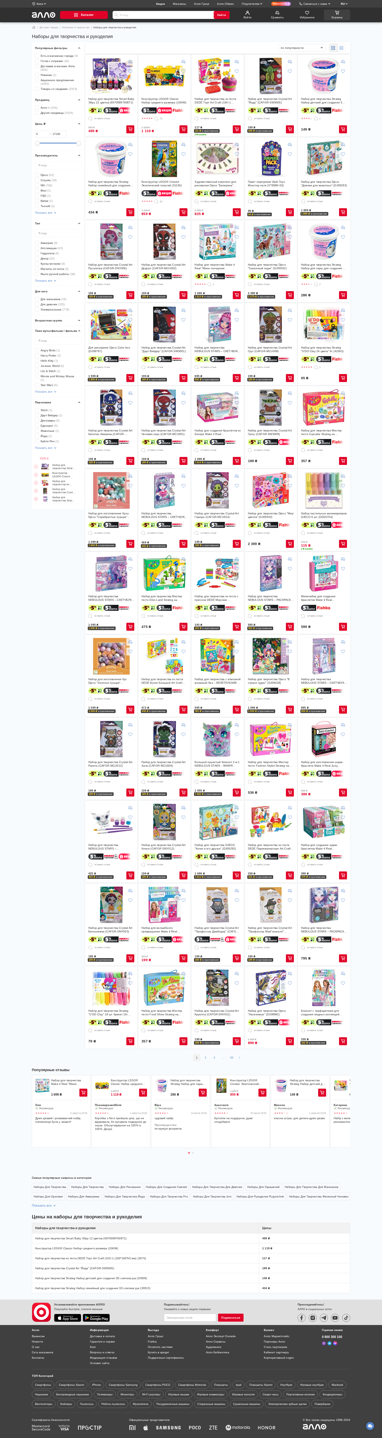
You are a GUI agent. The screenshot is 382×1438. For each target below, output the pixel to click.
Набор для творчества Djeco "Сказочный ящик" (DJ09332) (267, 266)
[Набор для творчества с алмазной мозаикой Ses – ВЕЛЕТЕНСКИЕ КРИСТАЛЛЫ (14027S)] (218, 656)
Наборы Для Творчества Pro (169, 1196)
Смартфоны (43, 1384)
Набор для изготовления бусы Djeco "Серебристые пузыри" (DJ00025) (108, 515)
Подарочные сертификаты (166, 1357)
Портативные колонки (300, 1394)
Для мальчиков (54, 299)
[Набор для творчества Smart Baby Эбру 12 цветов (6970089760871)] (111, 76)
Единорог (49, 425)
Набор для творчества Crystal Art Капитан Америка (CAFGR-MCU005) (110, 432)
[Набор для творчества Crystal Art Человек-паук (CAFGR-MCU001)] (164, 407)
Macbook (337, 1384)
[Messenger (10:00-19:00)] (335, 1343)
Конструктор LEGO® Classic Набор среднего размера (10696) (62, 475)
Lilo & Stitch (50, 371)
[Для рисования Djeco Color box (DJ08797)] (111, 324)
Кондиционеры (332, 1394)
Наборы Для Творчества (50, 1187)
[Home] (34, 27)
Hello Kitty (49, 360)
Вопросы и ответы (102, 1352)
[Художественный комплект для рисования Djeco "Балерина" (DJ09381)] (218, 158)
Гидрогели (50, 253)
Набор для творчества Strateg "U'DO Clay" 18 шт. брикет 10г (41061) (108, 1012)
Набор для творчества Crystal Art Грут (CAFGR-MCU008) (270, 349)
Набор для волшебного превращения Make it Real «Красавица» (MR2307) (159, 929)
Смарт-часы (270, 1394)
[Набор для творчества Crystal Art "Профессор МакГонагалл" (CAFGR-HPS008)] (271, 905)
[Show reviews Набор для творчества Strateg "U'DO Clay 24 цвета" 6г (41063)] (341, 1085)
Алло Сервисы (215, 1341)
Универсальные (55, 309)
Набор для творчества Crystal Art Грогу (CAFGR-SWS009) (270, 432)
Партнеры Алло (274, 1341)
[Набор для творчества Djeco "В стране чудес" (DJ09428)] (271, 656)
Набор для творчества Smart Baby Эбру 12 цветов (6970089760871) (62, 467)
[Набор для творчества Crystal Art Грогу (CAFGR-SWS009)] (271, 407)
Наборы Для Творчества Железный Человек (318, 1196)
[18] (156, 201)
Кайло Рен (50, 441)
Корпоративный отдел (279, 1357)
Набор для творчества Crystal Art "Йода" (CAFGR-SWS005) (64, 491)
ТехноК (48, 206)
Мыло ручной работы (58, 274)
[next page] (239, 1057)
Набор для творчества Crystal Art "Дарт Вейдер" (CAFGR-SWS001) (163, 349)
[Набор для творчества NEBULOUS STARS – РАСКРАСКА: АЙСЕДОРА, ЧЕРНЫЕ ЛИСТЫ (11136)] (324, 905)
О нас (36, 1347)
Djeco (47, 175)
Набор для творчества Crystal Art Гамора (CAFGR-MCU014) (217, 515)
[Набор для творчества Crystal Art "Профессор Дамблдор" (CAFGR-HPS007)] (218, 905)
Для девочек (53, 304)
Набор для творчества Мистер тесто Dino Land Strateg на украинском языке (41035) (161, 598)
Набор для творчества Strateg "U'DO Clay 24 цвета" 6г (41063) (322, 349)
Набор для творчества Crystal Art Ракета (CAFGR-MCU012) (110, 763)
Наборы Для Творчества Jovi (212, 1196)
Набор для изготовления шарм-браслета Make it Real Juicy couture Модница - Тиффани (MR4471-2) (322, 763)
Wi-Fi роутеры (151, 1394)
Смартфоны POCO (157, 1384)
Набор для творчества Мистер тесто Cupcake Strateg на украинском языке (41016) (321, 432)
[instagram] (313, 1318)
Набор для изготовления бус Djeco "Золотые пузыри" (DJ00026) (107, 681)
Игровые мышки (178, 1394)
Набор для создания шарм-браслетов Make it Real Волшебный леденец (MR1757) (322, 846)
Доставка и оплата (102, 1336)
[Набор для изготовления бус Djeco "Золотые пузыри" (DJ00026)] (111, 656)
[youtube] (335, 1318)
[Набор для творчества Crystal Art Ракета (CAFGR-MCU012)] (111, 739)
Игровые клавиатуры (210, 1394)
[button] (206, 131)
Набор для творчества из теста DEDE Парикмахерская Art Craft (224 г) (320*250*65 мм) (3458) (269, 846)
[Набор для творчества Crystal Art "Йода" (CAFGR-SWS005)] (271, 76)
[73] (156, 119)
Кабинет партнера (276, 1352)
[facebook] (302, 1318)
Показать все (43, 212)
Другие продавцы (57, 112)
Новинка (48, 75)
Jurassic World (52, 365)
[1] (316, 119)
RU (343, 3)
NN (47, 185)
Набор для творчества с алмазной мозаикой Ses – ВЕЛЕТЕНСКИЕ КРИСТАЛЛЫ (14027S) (218, 681)
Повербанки (322, 1404)
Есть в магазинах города (59, 55)
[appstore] (67, 1318)
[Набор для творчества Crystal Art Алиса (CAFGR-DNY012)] (164, 822)
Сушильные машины (246, 1404)
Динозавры (50, 420)
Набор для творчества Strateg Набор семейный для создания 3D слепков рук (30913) (109, 183)
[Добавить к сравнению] (130, 62)
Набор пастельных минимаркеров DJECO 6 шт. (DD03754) (324, 515)
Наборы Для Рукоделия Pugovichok (260, 1196)
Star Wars (49, 385)
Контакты (38, 1357)
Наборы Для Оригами (48, 1196)
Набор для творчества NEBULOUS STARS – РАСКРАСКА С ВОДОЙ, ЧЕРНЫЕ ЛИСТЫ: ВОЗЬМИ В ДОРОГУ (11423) (270, 598)
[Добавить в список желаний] (130, 71)
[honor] (267, 1428)
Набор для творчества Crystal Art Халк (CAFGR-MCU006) (163, 763)
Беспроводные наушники (72, 1394)
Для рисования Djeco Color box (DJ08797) (109, 349)
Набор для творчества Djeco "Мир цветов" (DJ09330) (270, 515)
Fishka (152, 1341)
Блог (93, 1347)
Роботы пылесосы (113, 1404)
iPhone (96, 1384)
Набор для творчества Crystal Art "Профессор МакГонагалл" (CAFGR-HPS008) (270, 929)
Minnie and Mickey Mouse (57, 378)
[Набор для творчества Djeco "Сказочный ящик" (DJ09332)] (271, 241)
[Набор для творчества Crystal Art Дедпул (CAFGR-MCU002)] (164, 241)
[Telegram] (329, 1343)
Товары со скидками (59, 88)
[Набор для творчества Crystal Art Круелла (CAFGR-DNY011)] (218, 987)
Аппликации (52, 248)
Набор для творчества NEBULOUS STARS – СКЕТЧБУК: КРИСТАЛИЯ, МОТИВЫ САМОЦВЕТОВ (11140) (217, 349)
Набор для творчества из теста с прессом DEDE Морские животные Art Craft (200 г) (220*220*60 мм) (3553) (216, 598)
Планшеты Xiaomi (260, 1384)
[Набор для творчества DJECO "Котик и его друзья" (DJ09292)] (218, 822)
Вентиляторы (43, 1404)
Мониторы (127, 1394)
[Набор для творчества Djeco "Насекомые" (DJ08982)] (271, 987)
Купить (130, 129)
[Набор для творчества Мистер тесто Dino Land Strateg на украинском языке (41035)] (164, 573)
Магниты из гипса (55, 268)
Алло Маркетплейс (276, 1336)
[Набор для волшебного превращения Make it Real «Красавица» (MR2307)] (164, 905)
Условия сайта (100, 1363)
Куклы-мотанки (53, 263)
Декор (48, 258)
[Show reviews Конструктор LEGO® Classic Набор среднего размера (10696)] (102, 1085)
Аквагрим (49, 243)
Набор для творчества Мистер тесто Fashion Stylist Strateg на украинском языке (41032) (268, 763)
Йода (46, 436)
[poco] (195, 1428)
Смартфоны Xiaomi (71, 1384)
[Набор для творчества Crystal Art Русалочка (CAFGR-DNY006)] (111, 241)
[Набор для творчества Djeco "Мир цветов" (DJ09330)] (271, 490)
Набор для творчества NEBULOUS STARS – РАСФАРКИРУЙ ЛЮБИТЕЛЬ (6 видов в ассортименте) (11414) (109, 846)
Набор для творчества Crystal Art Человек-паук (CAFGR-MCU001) (163, 432)
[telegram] (324, 1318)
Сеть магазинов (42, 1352)
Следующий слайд (345, 1111)
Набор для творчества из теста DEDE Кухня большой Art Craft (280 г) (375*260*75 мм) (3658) (162, 681)
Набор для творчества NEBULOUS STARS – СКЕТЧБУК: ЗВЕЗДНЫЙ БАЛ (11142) (323, 681)
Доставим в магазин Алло (58, 68)
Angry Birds (50, 350)
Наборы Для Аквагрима (83, 1196)
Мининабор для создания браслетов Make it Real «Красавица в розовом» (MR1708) (324, 598)
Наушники (41, 1394)
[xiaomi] (132, 1428)
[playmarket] (96, 1318)
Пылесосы (87, 1404)
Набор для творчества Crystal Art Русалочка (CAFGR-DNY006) (110, 266)
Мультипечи (140, 1404)
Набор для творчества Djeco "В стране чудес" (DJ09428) (269, 681)
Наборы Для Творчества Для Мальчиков (311, 1187)
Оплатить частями (160, 1347)
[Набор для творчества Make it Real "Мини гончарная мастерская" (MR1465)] (218, 241)
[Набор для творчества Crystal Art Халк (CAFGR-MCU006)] (164, 739)
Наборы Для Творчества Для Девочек (217, 1187)
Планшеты (221, 1384)
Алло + (49, 107)
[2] (209, 284)
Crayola (49, 180)
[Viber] (324, 1343)
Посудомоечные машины (172, 1404)
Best (46, 190)
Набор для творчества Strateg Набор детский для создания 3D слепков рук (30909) (64, 499)
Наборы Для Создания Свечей (166, 1187)
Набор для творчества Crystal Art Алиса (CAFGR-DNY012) (163, 846)
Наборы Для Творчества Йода (125, 1196)
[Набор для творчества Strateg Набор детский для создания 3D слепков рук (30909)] (324, 76)
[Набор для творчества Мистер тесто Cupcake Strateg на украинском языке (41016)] (324, 407)
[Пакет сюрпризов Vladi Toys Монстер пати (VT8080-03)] (271, 158)
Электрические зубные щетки (287, 1404)
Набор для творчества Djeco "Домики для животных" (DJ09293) (324, 183)
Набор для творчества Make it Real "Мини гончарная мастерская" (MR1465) (215, 266)
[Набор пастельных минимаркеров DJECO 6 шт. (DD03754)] (324, 490)
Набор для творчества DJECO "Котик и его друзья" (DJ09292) (215, 846)
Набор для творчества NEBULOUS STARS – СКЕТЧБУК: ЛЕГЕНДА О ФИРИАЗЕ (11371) (110, 598)
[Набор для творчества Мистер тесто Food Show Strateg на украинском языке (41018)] (164, 987)
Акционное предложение (57, 82)
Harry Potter (51, 355)
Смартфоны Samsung (123, 1384)
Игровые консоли (243, 1394)
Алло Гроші (155, 1336)
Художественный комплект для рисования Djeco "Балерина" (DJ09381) (215, 183)
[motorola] (237, 1428)
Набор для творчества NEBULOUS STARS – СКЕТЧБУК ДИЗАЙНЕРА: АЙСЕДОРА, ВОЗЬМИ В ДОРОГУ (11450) (163, 515)
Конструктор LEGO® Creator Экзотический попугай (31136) (161, 183)
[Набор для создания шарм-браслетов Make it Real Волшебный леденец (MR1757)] (324, 822)
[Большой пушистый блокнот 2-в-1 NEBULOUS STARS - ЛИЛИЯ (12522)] (218, 739)
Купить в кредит (158, 1352)
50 (232, 1057)
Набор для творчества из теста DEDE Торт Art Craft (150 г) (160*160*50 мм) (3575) (62, 483)
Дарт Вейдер (51, 415)
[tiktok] (346, 1318)
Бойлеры (66, 1404)
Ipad (238, 1384)
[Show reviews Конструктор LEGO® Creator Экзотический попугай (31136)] (221, 1085)
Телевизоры (105, 1394)
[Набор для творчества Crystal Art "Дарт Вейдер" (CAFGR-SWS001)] (164, 324)
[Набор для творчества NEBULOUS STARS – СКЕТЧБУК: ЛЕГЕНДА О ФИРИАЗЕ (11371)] (111, 573)
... (223, 1057)
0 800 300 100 (332, 1337)
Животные (50, 430)
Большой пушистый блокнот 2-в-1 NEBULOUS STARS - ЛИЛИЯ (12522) (217, 763)
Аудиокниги (213, 1347)
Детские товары (49, 27)
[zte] (213, 1428)
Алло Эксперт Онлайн (221, 1336)
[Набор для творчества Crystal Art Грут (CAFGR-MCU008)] (271, 324)
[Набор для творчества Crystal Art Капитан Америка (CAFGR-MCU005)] (111, 407)
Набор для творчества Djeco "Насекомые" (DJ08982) (267, 1012)
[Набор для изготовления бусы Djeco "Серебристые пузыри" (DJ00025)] (111, 490)
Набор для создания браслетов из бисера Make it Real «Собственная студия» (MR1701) (218, 432)
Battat (47, 200)
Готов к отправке (55, 61)
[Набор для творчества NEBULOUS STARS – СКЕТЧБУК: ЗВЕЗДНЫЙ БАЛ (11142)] (324, 656)
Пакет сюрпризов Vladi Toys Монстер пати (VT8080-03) (266, 183)
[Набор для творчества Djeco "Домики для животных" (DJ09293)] (324, 158)
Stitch (46, 410)
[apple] (145, 1428)
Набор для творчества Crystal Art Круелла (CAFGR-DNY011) (217, 1012)
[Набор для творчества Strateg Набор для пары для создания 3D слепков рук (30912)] (324, 241)
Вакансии (38, 1336)
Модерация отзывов (103, 1357)
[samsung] (168, 1428)
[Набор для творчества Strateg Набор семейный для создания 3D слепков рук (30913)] (111, 158)
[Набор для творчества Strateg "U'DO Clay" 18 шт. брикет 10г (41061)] (111, 987)
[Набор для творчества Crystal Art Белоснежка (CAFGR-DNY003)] (111, 905)
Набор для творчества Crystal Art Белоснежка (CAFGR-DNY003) (110, 929)
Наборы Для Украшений (263, 1187)
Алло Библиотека (217, 1352)
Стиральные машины (211, 1404)
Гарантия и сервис (102, 1341)
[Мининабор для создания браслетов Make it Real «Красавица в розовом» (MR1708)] (324, 573)
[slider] (37, 143)
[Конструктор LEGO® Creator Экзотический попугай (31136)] (164, 158)
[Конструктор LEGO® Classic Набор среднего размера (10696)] (164, 76)
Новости (37, 1341)
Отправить (116, 15)
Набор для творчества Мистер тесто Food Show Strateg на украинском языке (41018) (161, 1012)
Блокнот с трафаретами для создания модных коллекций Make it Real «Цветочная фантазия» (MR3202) (320, 1012)
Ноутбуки (286, 1384)
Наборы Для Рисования (125, 1187)
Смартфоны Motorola (192, 1384)
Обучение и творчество (75, 27)
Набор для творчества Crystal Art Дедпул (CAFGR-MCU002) (163, 266)
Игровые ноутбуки (312, 1384)
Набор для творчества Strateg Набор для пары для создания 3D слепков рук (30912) (324, 266)
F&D (46, 195)
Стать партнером (275, 1347)
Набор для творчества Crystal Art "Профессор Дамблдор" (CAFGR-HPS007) (217, 929)
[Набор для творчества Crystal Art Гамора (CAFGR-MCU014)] (218, 490)
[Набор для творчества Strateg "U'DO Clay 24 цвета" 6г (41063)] (324, 324)
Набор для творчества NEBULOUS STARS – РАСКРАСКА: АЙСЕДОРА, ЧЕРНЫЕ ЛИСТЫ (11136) (324, 929)
